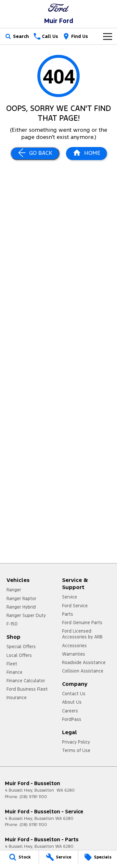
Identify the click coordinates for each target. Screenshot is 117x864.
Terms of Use (76, 750)
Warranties (73, 654)
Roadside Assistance (84, 662)
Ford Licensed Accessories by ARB (82, 634)
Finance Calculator (25, 681)
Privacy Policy (76, 742)
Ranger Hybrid (21, 607)
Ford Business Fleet (27, 689)
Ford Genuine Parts (82, 622)
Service (69, 597)
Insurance (16, 697)
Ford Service (75, 606)
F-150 (12, 624)
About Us (72, 702)
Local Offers (19, 655)
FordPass (71, 719)
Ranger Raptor (21, 598)
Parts (67, 614)
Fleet (11, 664)
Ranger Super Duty (26, 615)
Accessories (74, 645)
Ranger (13, 590)
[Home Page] (58, 7)
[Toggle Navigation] (107, 36)
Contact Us (73, 694)
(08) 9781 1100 (33, 796)
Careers (70, 711)
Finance (14, 672)
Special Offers (21, 646)
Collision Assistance (82, 671)
